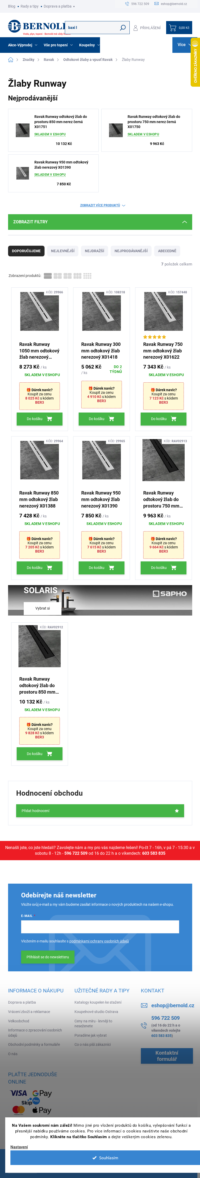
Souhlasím (108, 1157)
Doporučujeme (26, 251)
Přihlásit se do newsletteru (48, 957)
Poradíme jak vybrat (90, 1035)
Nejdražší (94, 251)
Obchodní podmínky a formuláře (34, 1044)
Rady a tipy (30, 6)
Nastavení (19, 1147)
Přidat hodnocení (35, 811)
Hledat (122, 28)
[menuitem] (23, 45)
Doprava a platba (58, 6)
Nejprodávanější (131, 251)
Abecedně (167, 251)
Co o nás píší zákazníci (92, 1044)
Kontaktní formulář (166, 1056)
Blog (11, 6)
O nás (12, 1054)
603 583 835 (153, 853)
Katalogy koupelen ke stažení (97, 1002)
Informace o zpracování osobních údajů (35, 1032)
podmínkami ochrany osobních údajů (99, 941)
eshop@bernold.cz (172, 1005)
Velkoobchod (18, 1021)
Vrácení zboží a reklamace (29, 1012)
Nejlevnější (62, 251)
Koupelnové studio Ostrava (96, 1012)
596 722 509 (76, 853)
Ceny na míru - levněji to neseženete (93, 1023)
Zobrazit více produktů (100, 205)
